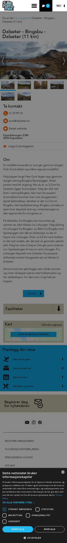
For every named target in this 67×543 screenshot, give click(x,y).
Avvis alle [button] (49, 529)
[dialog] (33, 505)
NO (59, 6)
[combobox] (63, 472)
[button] (33, 502)
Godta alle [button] (17, 529)
